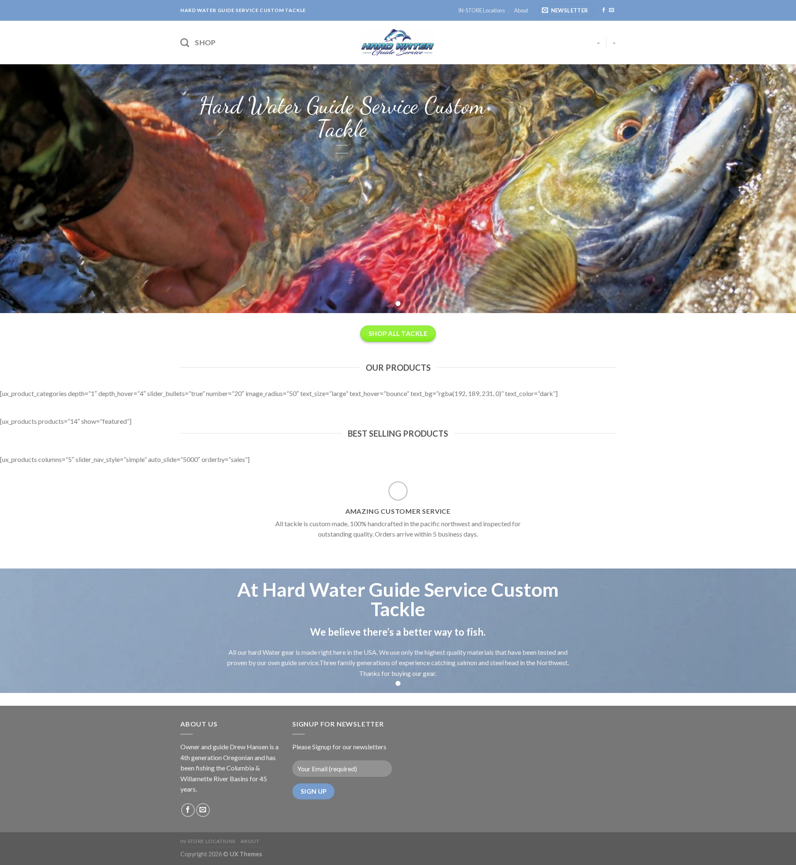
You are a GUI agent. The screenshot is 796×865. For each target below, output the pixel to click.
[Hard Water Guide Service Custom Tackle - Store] (398, 42)
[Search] (184, 42)
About (521, 10)
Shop (205, 42)
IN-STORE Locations (481, 10)
